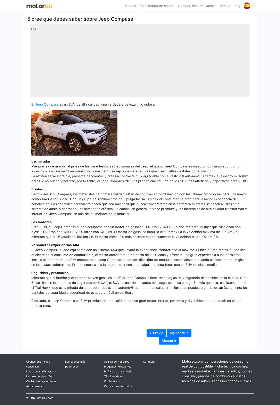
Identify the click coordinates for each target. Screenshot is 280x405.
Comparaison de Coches (197, 6)
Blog (236, 6)
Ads (33, 29)
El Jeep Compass (44, 104)
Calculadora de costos (156, 6)
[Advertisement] (140, 62)
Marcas (130, 6)
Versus (225, 6)
